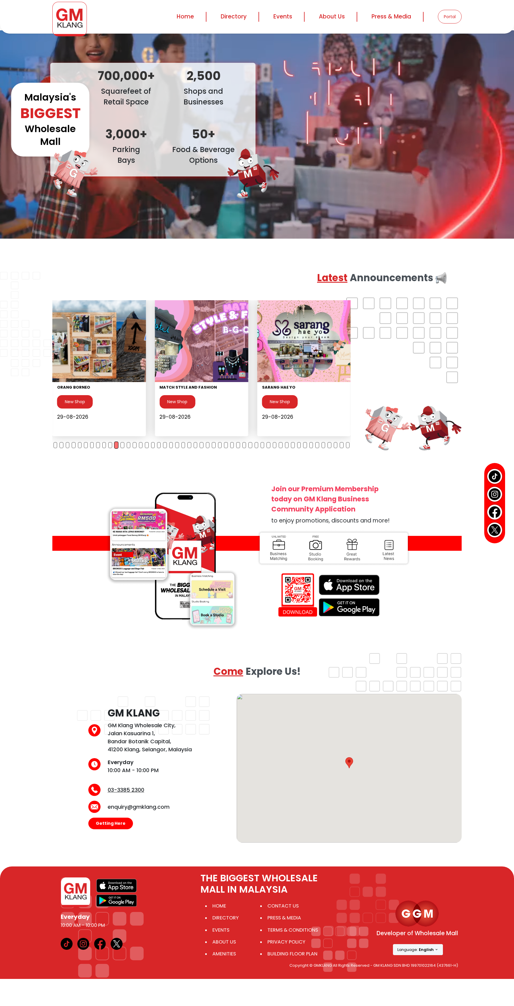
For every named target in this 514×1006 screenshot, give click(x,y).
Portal (450, 17)
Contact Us (283, 905)
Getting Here (111, 823)
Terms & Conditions (292, 930)
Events (282, 16)
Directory (225, 917)
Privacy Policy (286, 941)
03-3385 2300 (126, 790)
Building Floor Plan (292, 953)
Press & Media (391, 16)
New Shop (75, 402)
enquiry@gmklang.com (139, 807)
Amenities (224, 953)
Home (185, 16)
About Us (224, 941)
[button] (349, 762)
